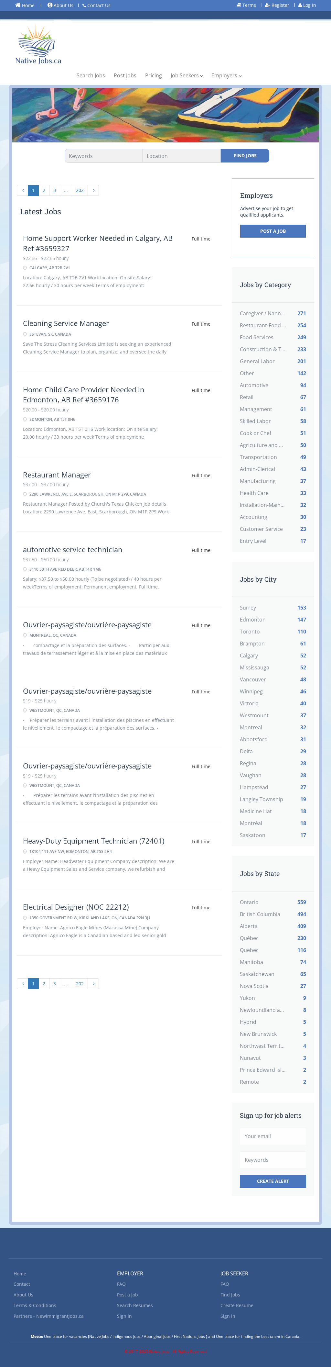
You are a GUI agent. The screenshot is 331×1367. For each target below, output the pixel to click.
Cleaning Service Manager (66, 323)
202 (80, 190)
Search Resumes (135, 1305)
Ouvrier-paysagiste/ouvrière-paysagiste (87, 624)
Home (28, 5)
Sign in (124, 1316)
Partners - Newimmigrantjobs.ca (49, 1316)
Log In (309, 5)
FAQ (121, 1284)
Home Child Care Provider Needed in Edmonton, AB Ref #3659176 (83, 394)
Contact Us (98, 5)
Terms (248, 5)
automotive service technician (73, 549)
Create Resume (236, 1305)
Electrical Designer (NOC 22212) (76, 907)
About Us (62, 5)
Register (279, 5)
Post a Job (273, 231)
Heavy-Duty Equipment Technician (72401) (93, 841)
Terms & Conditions (35, 1305)
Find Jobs (245, 155)
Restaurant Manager (57, 474)
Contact (22, 1284)
